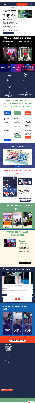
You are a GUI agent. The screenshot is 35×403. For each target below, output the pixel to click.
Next (19, 299)
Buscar (29, 4)
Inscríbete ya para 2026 (8, 346)
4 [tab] (15, 300)
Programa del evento (8, 350)
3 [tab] (14, 300)
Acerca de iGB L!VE (8, 347)
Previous (16, 299)
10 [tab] (20, 300)
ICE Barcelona (7, 358)
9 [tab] (19, 300)
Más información (7, 139)
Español (31, 402)
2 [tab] (13, 300)
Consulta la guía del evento (25, 198)
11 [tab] (21, 300)
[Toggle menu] (31, 4)
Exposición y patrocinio (8, 348)
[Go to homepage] (4, 4)
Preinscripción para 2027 (25, 200)
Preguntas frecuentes (8, 349)
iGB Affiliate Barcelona (8, 359)
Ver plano (17, 166)
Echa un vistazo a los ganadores (25, 263)
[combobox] (31, 402)
